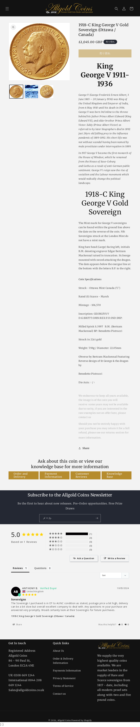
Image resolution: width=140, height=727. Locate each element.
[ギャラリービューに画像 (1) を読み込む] (16, 92)
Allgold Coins (64, 720)
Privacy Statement (64, 678)
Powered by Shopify (81, 720)
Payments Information (67, 670)
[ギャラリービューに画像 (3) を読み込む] (47, 92)
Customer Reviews (82, 475)
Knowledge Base (114, 475)
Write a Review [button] (116, 558)
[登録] (97, 518)
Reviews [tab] (18, 568)
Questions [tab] (40, 568)
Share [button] (85, 448)
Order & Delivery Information (63, 660)
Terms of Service (63, 685)
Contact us (59, 693)
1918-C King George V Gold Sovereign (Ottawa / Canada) (42, 616)
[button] (7, 8)
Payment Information (53, 475)
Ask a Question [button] (85, 558)
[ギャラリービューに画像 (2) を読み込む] (31, 92)
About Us (58, 650)
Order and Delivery (21, 475)
